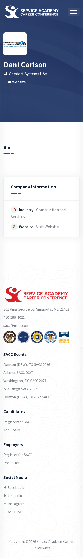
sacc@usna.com (16, 325)
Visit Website (15, 81)
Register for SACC (17, 421)
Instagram (15, 503)
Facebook (15, 487)
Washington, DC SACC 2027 (24, 380)
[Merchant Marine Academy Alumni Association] (50, 336)
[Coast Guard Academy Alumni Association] (64, 336)
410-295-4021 (14, 317)
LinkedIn (14, 495)
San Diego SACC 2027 (20, 388)
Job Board (11, 429)
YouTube (14, 511)
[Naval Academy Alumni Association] (37, 336)
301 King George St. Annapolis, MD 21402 (36, 309)
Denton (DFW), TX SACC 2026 (26, 364)
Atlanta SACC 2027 (18, 372)
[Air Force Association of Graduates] (23, 336)
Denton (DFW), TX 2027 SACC (26, 396)
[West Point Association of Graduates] (9, 336)
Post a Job (12, 462)
